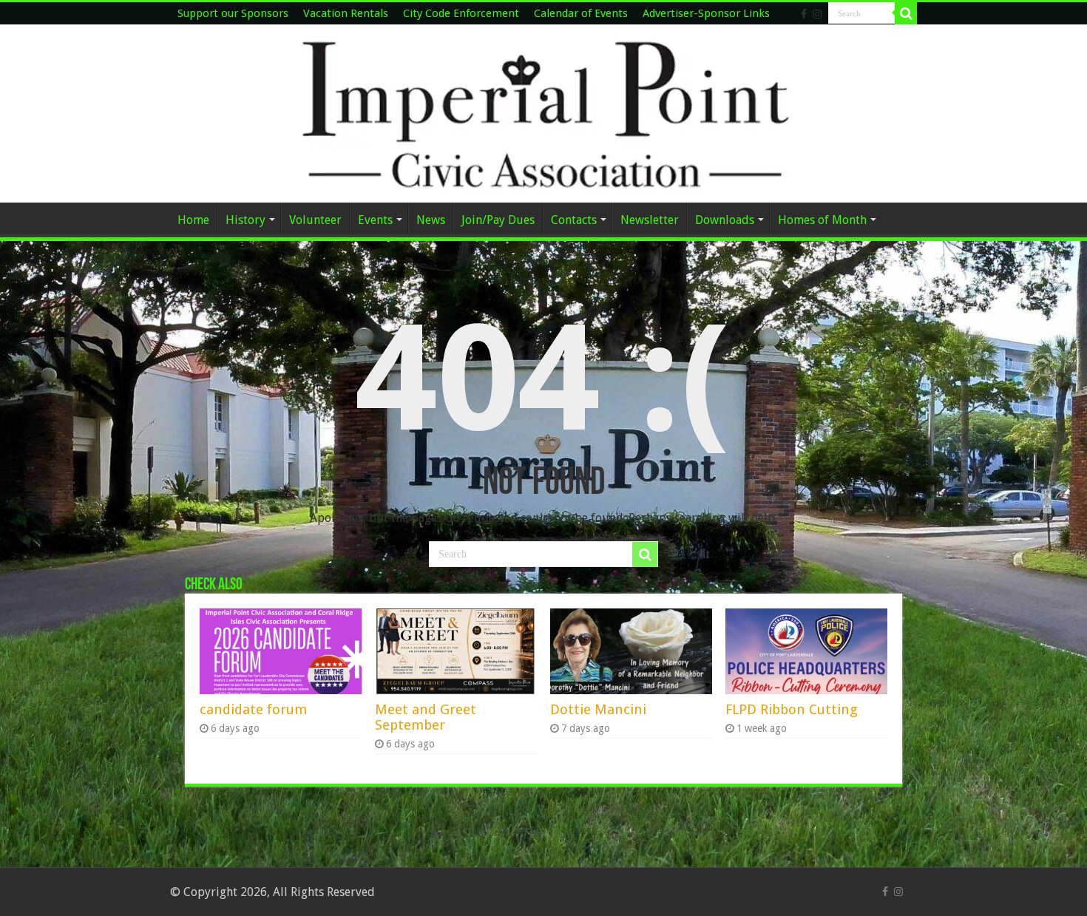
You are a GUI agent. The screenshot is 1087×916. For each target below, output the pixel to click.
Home (193, 220)
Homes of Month (822, 220)
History (245, 220)
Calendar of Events (581, 13)
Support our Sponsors (232, 13)
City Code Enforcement (461, 13)
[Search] (906, 13)
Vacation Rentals (345, 13)
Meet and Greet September (425, 717)
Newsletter (649, 220)
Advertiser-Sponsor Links (706, 13)
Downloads (724, 220)
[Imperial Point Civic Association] (543, 114)
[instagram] (817, 14)
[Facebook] (803, 14)
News (430, 220)
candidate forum (253, 709)
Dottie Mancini (598, 709)
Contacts (574, 220)
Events (375, 220)
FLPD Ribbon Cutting (791, 709)
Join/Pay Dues (498, 220)
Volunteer (315, 220)
